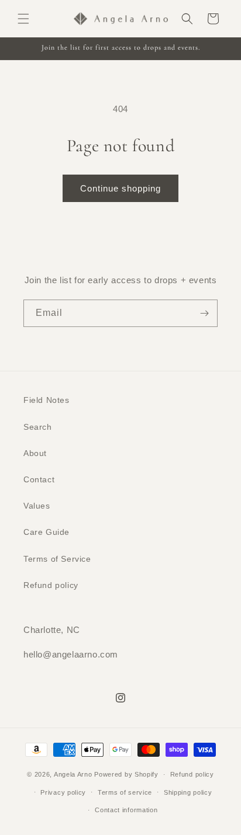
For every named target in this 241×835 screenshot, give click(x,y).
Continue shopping (120, 188)
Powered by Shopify (126, 774)
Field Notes (46, 400)
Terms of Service (57, 558)
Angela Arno (73, 774)
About (35, 453)
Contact (38, 479)
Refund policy (50, 585)
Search (37, 427)
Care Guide (46, 532)
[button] (23, 19)
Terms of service (125, 792)
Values (36, 505)
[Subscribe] (204, 313)
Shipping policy (188, 792)
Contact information (126, 809)
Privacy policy (63, 792)
